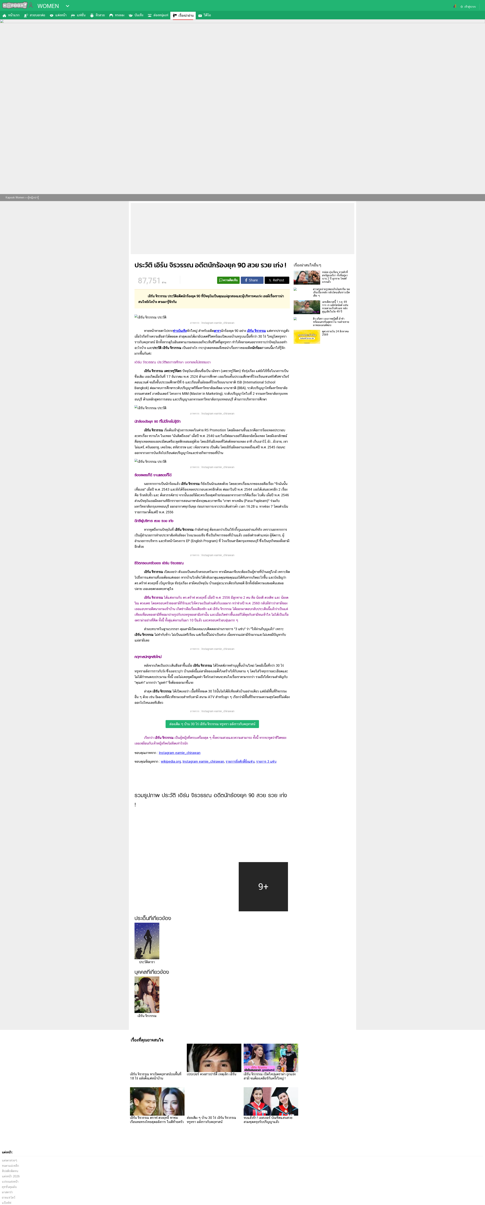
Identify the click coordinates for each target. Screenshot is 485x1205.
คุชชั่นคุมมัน (9, 1187)
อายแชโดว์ (8, 1197)
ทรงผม (119, 15)
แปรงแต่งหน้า (10, 1181)
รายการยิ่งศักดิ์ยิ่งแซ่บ (240, 761)
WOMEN (48, 6)
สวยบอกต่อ (37, 15)
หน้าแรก (14, 15)
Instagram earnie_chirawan (179, 753)
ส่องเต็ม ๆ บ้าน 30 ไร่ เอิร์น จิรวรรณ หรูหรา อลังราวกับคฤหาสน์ (212, 724)
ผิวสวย (100, 15)
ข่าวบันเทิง (180, 331)
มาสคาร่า (7, 1192)
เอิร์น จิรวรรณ (256, 331)
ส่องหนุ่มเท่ (160, 15)
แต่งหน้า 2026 (11, 1176)
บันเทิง (139, 15)
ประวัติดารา (147, 962)
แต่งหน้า (60, 15)
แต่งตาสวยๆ (9, 1160)
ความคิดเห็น (230, 280)
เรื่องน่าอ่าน (186, 15)
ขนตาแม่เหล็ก (10, 1166)
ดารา (217, 331)
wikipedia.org (171, 761)
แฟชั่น (81, 15)
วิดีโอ (207, 15)
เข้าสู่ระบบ (470, 6)
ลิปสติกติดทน (10, 1171)
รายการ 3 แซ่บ (266, 761)
